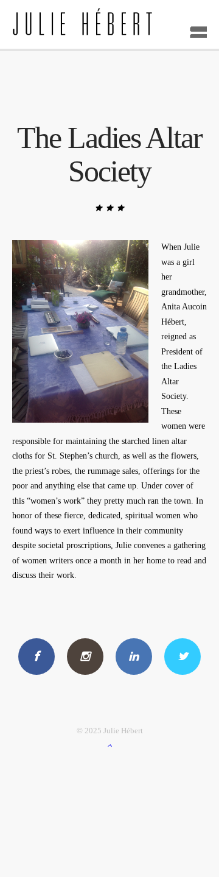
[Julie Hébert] (109, 24)
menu (194, 28)
